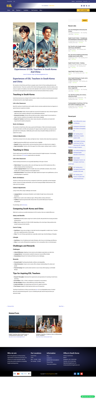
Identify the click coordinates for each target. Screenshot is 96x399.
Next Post (62, 306)
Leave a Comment (27, 74)
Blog (41, 10)
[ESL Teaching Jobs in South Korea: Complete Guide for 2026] (70, 135)
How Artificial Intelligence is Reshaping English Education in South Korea (80, 152)
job (37, 289)
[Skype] (86, 5)
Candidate (26, 10)
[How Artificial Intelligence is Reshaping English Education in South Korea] (70, 152)
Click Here (51, 5)
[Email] (89, 5)
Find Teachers (34, 10)
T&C (14, 1)
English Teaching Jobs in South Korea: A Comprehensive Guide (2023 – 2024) (19, 335)
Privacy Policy (9, 1)
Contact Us (49, 357)
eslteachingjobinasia (50, 373)
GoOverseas (24, 204)
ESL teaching (25, 155)
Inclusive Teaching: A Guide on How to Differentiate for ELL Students (49, 335)
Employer (18, 10)
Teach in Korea (13, 336)
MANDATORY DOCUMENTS (53, 360)
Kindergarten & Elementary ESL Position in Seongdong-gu (80, 128)
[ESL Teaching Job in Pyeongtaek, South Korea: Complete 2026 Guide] (70, 168)
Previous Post (10, 306)
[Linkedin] (81, 5)
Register (73, 1)
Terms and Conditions (51, 364)
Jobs (13, 10)
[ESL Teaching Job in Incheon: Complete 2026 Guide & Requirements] (70, 176)
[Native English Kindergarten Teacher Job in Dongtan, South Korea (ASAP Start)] (70, 159)
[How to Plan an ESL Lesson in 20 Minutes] (70, 122)
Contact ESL (85, 1)
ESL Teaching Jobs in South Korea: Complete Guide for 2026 (79, 135)
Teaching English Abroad (20, 336)
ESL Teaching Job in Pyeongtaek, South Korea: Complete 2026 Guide (79, 169)
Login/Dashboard (79, 1)
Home (8, 10)
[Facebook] (84, 5)
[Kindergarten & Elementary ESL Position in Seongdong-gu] (70, 128)
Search (85, 20)
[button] (89, 1)
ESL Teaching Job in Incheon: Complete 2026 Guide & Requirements (79, 176)
